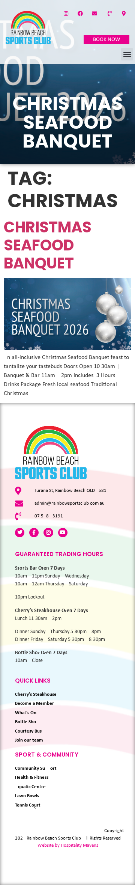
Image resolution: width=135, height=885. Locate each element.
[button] (127, 54)
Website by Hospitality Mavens (68, 845)
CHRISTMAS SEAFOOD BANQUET (48, 245)
